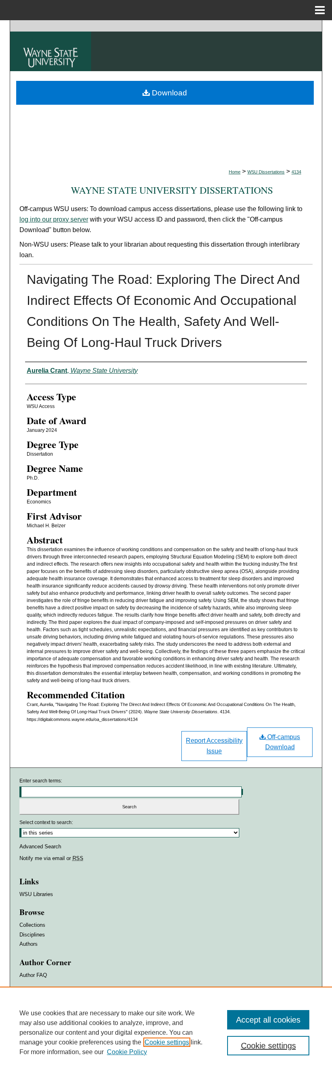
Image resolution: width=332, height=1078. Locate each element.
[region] (166, 1032)
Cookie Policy (127, 1051)
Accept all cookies (268, 1019)
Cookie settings (167, 1042)
